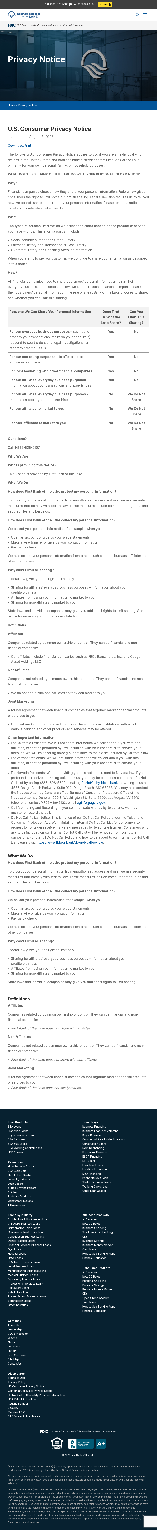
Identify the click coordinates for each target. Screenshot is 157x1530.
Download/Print (19, 146)
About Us (13, 1325)
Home (11, 105)
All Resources (16, 1205)
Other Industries (18, 1305)
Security (13, 1407)
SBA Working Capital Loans (25, 1148)
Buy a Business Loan (21, 1135)
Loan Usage (15, 1183)
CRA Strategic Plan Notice (24, 1416)
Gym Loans (15, 1249)
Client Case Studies (20, 1175)
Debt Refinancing (93, 1148)
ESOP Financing (92, 1156)
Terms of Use (16, 1377)
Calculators (89, 1249)
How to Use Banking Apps (98, 1253)
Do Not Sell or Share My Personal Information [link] (36, 1395)
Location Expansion (94, 1169)
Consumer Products (20, 1200)
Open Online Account (95, 1298)
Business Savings (93, 1240)
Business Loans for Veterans (100, 1130)
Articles (12, 1192)
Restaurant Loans (18, 1287)
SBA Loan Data (17, 1170)
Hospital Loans (17, 1253)
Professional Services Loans (26, 1283)
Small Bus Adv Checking (97, 1232)
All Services (89, 1219)
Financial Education (94, 1258)
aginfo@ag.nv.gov (91, 803)
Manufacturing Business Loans (27, 1270)
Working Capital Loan (95, 1186)
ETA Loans (89, 1160)
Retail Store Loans (19, 1292)
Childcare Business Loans (24, 1223)
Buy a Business (91, 1135)
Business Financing (94, 1126)
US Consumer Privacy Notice (26, 1386)
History (12, 1350)
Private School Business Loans (27, 1296)
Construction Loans (94, 1143)
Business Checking (94, 1228)
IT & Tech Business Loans (24, 1262)
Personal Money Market (97, 1289)
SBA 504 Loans (17, 1143)
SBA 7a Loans (16, 1139)
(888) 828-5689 (59, 4)
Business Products (19, 1196)
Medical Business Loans (23, 1275)
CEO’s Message (18, 1333)
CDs (84, 1236)
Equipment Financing (95, 1152)
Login (104, 4)
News (11, 1342)
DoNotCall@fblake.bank (99, 783)
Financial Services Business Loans (29, 1245)
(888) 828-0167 (86, 4)
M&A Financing (91, 1173)
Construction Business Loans (26, 1236)
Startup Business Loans (96, 1182)
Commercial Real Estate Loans (27, 1232)
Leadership (15, 1329)
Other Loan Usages (94, 1190)
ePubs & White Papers (22, 1187)
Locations (14, 1346)
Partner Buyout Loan (95, 1178)
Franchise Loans (18, 1130)
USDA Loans (15, 1152)
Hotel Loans (15, 1258)
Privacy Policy (17, 1382)
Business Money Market (97, 1245)
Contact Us (15, 1363)
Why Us (13, 1337)
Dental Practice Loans (21, 1240)
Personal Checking (94, 1280)
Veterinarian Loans (19, 1300)
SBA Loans (14, 1126)
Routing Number (18, 1403)
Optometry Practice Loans (24, 1279)
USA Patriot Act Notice (22, 1399)
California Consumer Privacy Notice (30, 1390)
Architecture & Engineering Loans (29, 1219)
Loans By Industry (19, 1179)
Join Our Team (17, 1355)
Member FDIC (16, 1412)
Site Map (13, 1359)
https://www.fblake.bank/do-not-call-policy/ (70, 842)
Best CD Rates (91, 1223)
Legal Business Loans (21, 1266)
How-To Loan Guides (21, 1166)
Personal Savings (93, 1285)
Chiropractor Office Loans (24, 1228)
